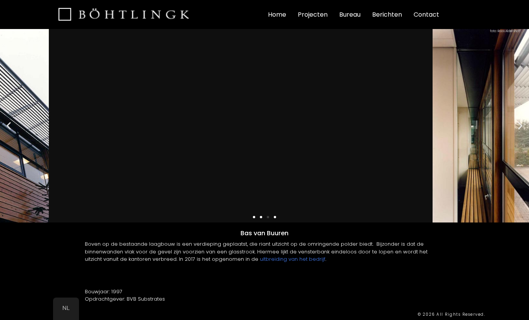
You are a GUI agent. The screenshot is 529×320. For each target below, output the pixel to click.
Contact (426, 14)
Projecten (313, 14)
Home (277, 14)
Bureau (350, 14)
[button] (9, 126)
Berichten (387, 14)
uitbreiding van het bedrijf (292, 259)
